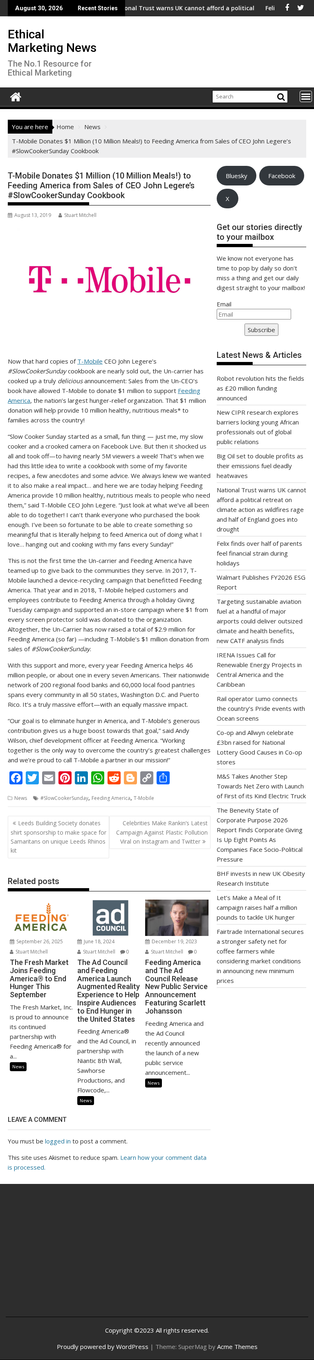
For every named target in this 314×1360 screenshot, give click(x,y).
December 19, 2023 (173, 941)
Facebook (281, 176)
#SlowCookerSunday (64, 798)
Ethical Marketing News (52, 41)
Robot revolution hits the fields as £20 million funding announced (260, 388)
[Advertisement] (62, 1256)
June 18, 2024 (98, 941)
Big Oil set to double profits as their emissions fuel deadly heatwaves (260, 466)
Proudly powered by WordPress (102, 1346)
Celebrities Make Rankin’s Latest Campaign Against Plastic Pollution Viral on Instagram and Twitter (162, 832)
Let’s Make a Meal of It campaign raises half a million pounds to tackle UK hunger (257, 907)
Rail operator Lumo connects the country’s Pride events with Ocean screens (261, 708)
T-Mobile (90, 361)
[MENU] (306, 96)
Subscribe (261, 330)
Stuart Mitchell (80, 215)
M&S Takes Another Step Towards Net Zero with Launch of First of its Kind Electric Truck (261, 786)
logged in (58, 1141)
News (20, 798)
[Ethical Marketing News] (16, 95)
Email (224, 304)
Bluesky (236, 176)
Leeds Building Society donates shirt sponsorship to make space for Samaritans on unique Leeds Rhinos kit (58, 836)
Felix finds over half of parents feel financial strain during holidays (259, 553)
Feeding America (111, 798)
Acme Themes (237, 1346)
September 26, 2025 (39, 941)
